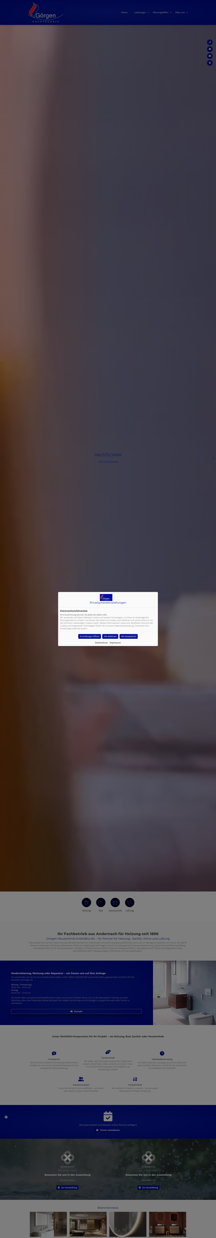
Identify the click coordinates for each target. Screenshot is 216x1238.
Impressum (115, 642)
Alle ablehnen (110, 636)
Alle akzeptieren (128, 636)
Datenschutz (101, 642)
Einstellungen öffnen (89, 636)
